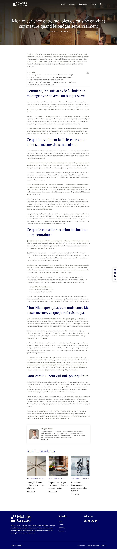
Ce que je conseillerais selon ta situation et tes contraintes (46, 79)
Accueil (63, 4)
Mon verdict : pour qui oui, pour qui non (41, 84)
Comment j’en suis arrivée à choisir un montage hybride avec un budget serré (52, 75)
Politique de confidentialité (93, 545)
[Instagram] (89, 521)
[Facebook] (85, 521)
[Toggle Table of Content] (87, 72)
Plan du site (103, 545)
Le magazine (83, 4)
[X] (96, 521)
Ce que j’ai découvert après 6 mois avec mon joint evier (35, 485)
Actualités (65, 31)
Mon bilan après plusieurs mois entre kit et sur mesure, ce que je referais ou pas (53, 82)
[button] (101, 4)
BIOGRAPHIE (44, 439)
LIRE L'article (31, 491)
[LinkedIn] (92, 521)
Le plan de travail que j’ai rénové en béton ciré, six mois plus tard (58, 485)
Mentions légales (81, 545)
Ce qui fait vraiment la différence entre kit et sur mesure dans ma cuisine (51, 77)
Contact (93, 4)
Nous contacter (62, 531)
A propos (72, 4)
